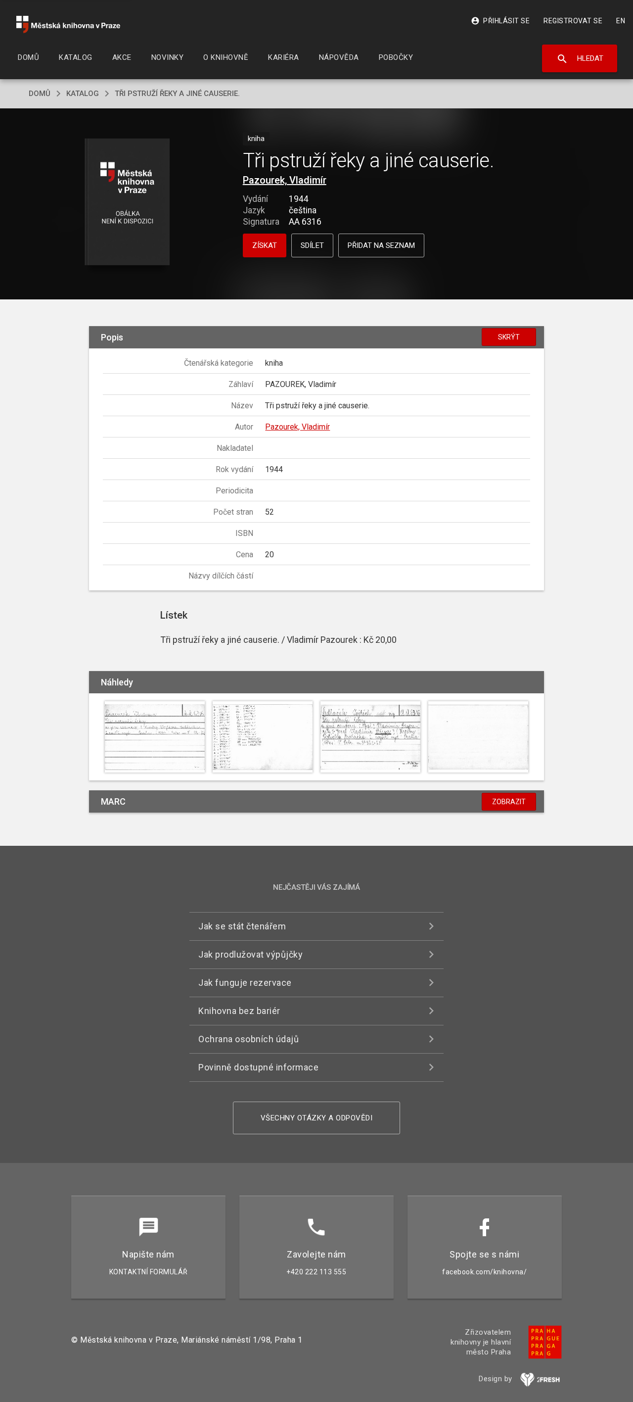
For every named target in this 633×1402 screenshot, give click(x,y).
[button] (127, 202)
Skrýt (509, 337)
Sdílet (312, 245)
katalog (82, 93)
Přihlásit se (500, 20)
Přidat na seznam (381, 245)
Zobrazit (509, 802)
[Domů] (68, 24)
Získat (264, 245)
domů (39, 93)
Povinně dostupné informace (258, 1067)
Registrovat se (572, 21)
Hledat (579, 59)
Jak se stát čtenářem (242, 926)
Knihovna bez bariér (239, 1011)
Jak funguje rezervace (245, 982)
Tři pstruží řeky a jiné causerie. (177, 93)
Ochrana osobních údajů (248, 1039)
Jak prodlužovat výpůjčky (250, 954)
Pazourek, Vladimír (284, 180)
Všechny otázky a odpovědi (317, 1117)
